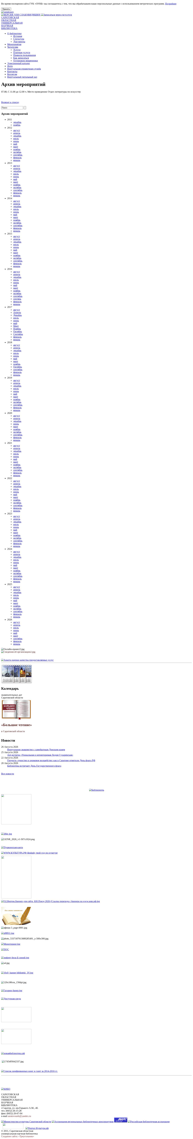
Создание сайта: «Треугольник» (17, 1136)
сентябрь (17, 155)
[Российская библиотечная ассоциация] (148, 1121)
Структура (18, 39)
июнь (16, 141)
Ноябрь (17, 328)
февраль (17, 157)
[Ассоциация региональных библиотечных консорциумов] (83, 1121)
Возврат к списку (10, 102)
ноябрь (16, 125)
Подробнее (170, 3)
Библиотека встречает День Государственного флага (34, 766)
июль (16, 138)
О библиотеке (14, 33)
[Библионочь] (96, 790)
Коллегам (12, 74)
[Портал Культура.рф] (37, 1128)
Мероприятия (14, 44)
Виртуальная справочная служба (24, 68)
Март (16, 326)
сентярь (17, 299)
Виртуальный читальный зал (22, 77)
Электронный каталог (18, 63)
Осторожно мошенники (25, 60)
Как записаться (21, 58)
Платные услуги (21, 52)
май (15, 144)
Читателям (12, 47)
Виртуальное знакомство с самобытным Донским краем (36, 749)
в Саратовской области (16, 728)
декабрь (17, 122)
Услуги (17, 49)
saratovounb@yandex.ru (19, 1116)
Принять (6, 9)
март (15, 146)
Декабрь (17, 315)
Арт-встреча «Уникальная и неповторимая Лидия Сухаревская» (40, 755)
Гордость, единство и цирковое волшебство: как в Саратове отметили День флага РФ (51, 760)
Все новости (7, 773)
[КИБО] (5, 1089)
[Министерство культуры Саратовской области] (26, 1121)
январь (16, 160)
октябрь (17, 152)
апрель (16, 133)
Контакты (12, 71)
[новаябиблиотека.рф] (13, 1053)
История (17, 36)
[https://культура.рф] (29, 853)
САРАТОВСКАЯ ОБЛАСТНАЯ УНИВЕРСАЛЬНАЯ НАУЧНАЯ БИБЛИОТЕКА (12, 23)
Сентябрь (18, 334)
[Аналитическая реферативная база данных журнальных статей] (120, 1121)
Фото (10, 66)
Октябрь (17, 331)
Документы (19, 41)
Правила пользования (24, 55)
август (16, 130)
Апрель (17, 312)
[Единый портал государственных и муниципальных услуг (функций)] (13, 1128)
